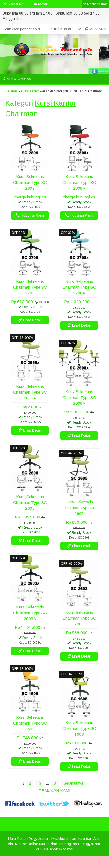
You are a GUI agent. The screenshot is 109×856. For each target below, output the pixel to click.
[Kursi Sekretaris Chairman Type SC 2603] (79, 604)
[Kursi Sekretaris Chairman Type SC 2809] (30, 168)
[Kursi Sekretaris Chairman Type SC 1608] (79, 714)
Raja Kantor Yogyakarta (28, 838)
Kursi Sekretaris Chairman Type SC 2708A (79, 287)
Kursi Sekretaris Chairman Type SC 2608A (79, 397)
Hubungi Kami (32, 215)
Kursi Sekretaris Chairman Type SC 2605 (79, 508)
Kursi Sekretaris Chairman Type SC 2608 (30, 502)
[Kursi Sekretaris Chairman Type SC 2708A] (79, 273)
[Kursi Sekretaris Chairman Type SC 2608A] (79, 383)
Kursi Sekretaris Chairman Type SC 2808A (79, 182)
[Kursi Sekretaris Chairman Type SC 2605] (79, 494)
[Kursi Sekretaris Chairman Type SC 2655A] (30, 378)
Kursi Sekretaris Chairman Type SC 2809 (30, 182)
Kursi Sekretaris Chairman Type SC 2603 (79, 618)
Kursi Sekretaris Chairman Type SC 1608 (79, 728)
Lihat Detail (32, 320)
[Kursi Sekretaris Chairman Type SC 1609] (30, 709)
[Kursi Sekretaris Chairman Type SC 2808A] (79, 168)
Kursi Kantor (30, 91)
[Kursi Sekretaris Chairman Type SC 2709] (30, 273)
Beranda (11, 91)
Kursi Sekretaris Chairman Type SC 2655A (30, 392)
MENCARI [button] (97, 29)
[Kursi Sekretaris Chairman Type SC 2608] (30, 488)
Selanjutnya (73, 783)
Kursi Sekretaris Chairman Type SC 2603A (30, 613)
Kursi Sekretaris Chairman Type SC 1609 (30, 723)
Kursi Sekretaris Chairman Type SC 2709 (30, 287)
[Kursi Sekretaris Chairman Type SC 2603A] (30, 599)
